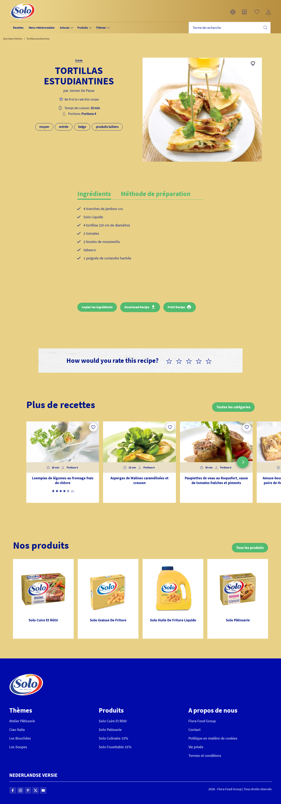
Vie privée (195, 746)
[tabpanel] (140, 237)
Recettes (18, 27)
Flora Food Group (202, 721)
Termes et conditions (204, 755)
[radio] (171, 360)
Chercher (265, 27)
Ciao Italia (17, 729)
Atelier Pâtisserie (22, 721)
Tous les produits (250, 547)
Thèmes (101, 27)
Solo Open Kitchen (12, 38)
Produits (82, 27)
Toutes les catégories (233, 407)
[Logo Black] (22, 2)
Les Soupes (18, 746)
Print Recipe (176, 307)
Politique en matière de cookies (212, 738)
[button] (233, 12)
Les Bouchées (20, 738)
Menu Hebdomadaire (42, 27)
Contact (194, 729)
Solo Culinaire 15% (113, 738)
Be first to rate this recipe (82, 99)
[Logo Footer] (26, 676)
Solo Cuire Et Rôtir (113, 721)
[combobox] (229, 27)
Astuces (64, 27)
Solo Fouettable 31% (115, 746)
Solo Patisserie (110, 729)
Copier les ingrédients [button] (97, 307)
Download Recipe (136, 307)
